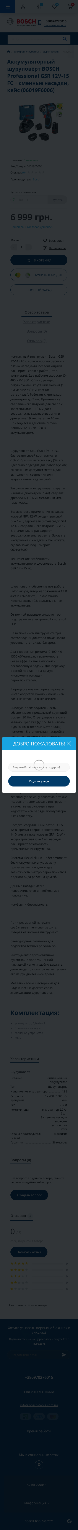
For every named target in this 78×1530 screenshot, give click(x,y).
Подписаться (39, 781)
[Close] (68, 743)
